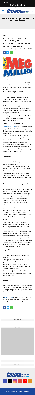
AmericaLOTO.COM (8, 297)
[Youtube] (21, 5)
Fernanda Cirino (9, 49)
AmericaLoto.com (10, 127)
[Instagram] (15, 5)
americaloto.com (12, 106)
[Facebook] (10, 5)
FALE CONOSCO (4, 2)
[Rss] (24, 5)
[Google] (18, 5)
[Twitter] (13, 5)
